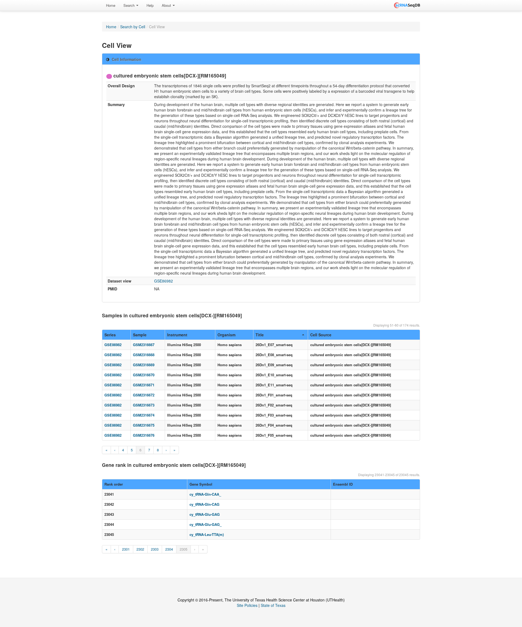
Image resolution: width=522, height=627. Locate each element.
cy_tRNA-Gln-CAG (204, 504)
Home (110, 5)
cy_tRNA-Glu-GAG (204, 514)
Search (129, 5)
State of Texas (273, 605)
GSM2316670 (143, 374)
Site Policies (247, 605)
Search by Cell (132, 26)
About (167, 5)
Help (150, 5)
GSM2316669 (143, 364)
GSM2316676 (143, 435)
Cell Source (320, 334)
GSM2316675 (143, 425)
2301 (126, 549)
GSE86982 (163, 281)
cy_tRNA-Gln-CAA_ (205, 494)
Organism (226, 334)
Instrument (177, 334)
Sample (140, 334)
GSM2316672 (143, 395)
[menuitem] (110, 5)
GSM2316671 (143, 384)
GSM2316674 (143, 415)
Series (110, 334)
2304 (169, 549)
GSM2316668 (143, 354)
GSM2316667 (143, 344)
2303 (155, 549)
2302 (140, 549)
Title (260, 334)
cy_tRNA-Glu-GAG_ (205, 524)
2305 (183, 549)
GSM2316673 (143, 405)
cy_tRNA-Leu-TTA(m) (206, 534)
